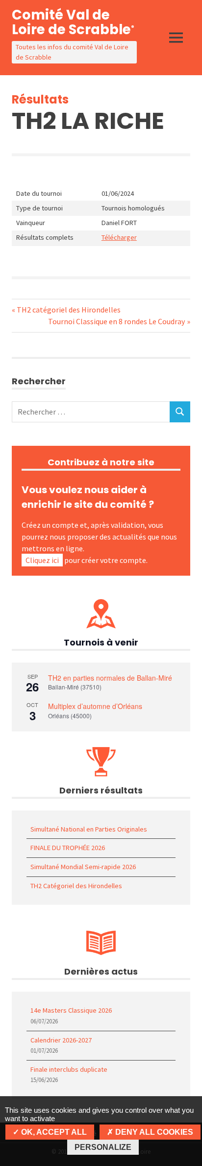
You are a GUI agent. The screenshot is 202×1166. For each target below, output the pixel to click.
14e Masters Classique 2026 (71, 1010)
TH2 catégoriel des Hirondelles (68, 309)
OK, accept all (53, 1132)
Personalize (103, 1147)
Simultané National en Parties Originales (88, 829)
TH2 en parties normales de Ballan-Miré (110, 678)
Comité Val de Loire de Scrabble (73, 22)
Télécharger (119, 237)
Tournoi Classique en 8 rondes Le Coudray (116, 321)
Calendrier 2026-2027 (61, 1040)
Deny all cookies (153, 1132)
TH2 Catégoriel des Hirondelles (76, 885)
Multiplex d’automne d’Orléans (95, 706)
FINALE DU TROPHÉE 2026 (67, 847)
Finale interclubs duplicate (68, 1069)
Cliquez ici (42, 560)
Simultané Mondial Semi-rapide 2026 (83, 866)
